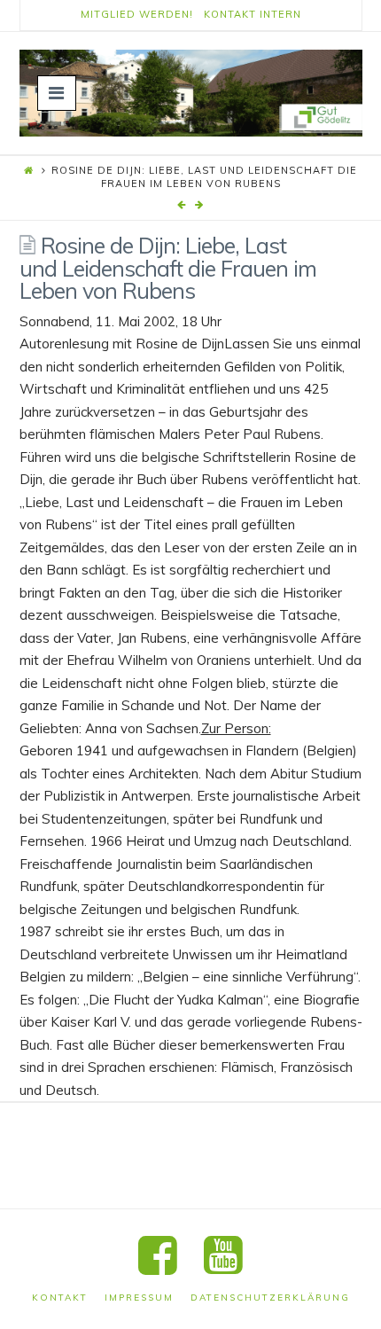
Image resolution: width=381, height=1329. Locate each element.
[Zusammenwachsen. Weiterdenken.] (190, 93)
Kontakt (230, 14)
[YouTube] (223, 1255)
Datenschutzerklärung (270, 1297)
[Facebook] (157, 1255)
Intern (280, 14)
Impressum (139, 1297)
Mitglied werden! (137, 14)
